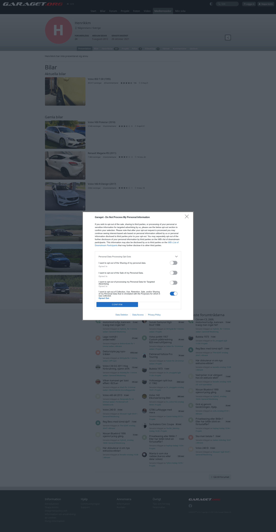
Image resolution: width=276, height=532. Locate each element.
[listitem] (138, 256)
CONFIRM (117, 304)
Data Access (138, 315)
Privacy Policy (154, 315)
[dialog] (138, 266)
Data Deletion (122, 315)
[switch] (173, 263)
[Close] (187, 217)
